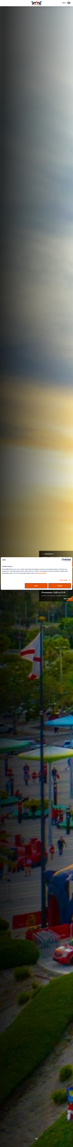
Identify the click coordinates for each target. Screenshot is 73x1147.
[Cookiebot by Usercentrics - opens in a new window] (63, 560)
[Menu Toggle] (68, 3)
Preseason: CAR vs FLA (53, 592)
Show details (64, 580)
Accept (59, 585)
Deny (36, 585)
